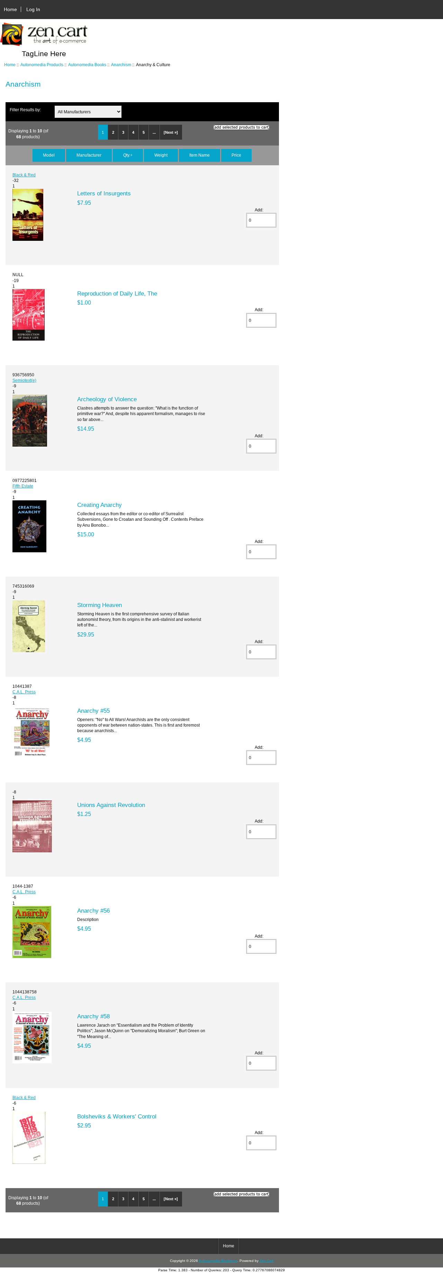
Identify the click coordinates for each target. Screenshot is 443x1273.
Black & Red (24, 175)
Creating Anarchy (99, 504)
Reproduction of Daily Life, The (117, 293)
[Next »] (171, 132)
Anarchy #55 (93, 710)
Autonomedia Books (87, 64)
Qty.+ (128, 155)
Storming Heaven (99, 605)
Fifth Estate (22, 486)
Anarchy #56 (93, 910)
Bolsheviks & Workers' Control (116, 1116)
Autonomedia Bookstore (218, 1261)
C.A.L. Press (24, 692)
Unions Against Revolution (111, 804)
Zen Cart (266, 1261)
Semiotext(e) (24, 380)
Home (10, 9)
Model (49, 155)
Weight (161, 155)
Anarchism (121, 64)
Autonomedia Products (41, 64)
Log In (33, 9)
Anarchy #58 (93, 1016)
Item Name (199, 155)
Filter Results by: (25, 109)
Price (236, 155)
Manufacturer (88, 155)
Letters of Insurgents (104, 193)
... (154, 132)
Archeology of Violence (107, 399)
